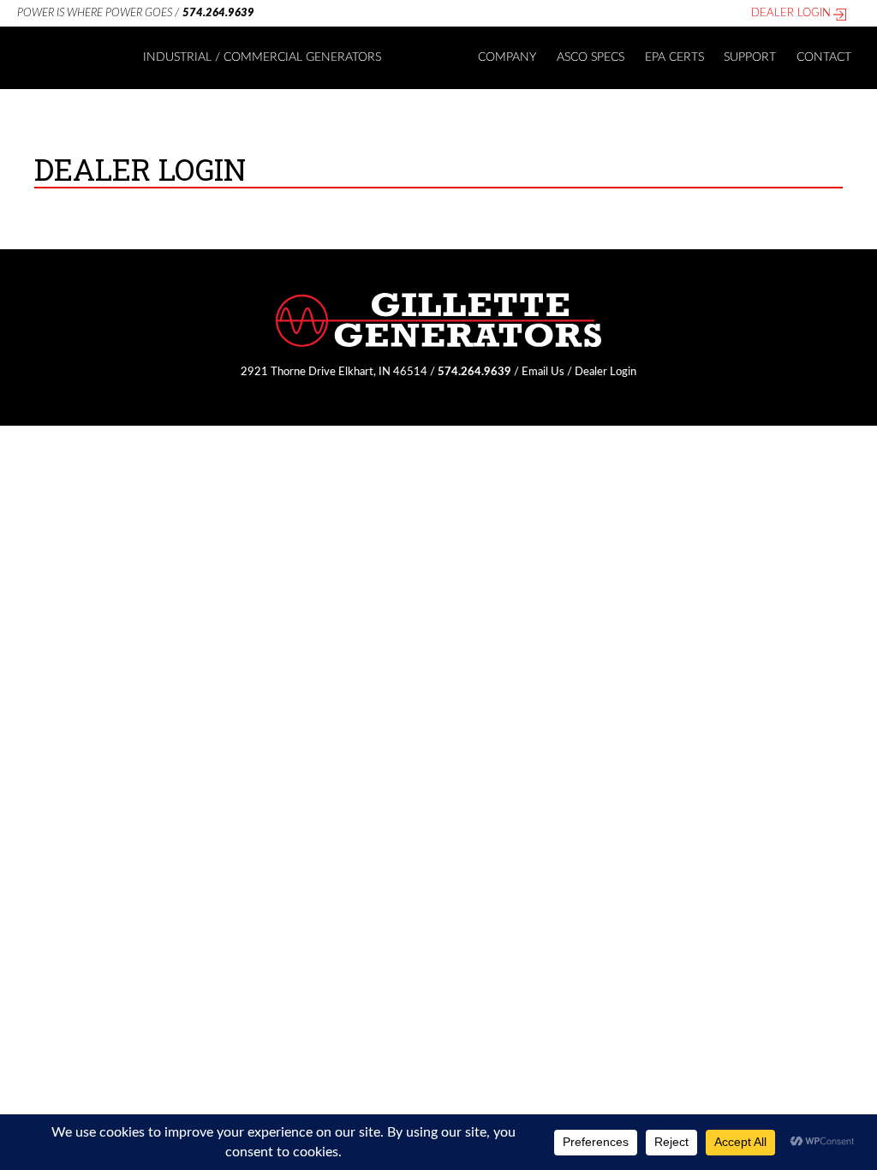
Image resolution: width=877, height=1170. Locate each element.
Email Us (543, 372)
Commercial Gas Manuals (473, 104)
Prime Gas (174, 104)
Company (507, 57)
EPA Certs (674, 57)
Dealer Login (791, 13)
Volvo (423, 194)
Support (750, 57)
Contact (823, 57)
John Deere (439, 164)
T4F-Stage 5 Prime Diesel (214, 134)
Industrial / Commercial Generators (262, 57)
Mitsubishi (435, 224)
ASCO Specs (590, 57)
